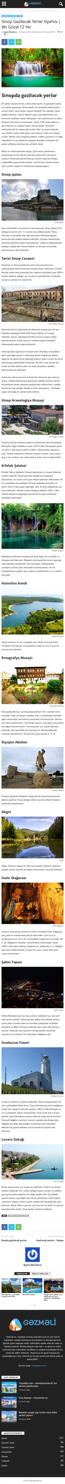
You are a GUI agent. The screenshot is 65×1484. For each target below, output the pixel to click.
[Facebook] (5, 42)
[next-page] (34, 1305)
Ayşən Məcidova (10, 32)
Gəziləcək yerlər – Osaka (49, 1240)
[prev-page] (30, 1305)
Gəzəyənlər (6, 1452)
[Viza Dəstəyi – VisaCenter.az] (9, 1402)
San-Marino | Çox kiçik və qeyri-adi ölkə (11, 1295)
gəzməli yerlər (15, 1216)
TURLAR (5, 1461)
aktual (4, 1438)
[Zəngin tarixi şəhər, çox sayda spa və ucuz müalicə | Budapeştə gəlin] (53, 1285)
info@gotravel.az (39, 1366)
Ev (2, 11)
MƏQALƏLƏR (22, 1273)
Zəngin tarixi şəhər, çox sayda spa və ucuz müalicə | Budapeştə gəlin (53, 1297)
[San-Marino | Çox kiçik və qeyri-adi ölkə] (11, 1285)
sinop (19, 16)
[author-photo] (32, 1254)
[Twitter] (11, 42)
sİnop (26, 1216)
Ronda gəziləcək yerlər (14, 1240)
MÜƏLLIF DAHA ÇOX (40, 1273)
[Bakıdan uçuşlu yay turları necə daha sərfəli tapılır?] (9, 1416)
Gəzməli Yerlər (11, 11)
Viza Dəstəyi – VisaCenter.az (33, 1397)
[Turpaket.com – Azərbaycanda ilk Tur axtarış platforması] (9, 1387)
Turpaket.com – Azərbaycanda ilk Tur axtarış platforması (38, 1385)
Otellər (4, 1466)
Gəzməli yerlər (25, 11)
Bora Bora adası (29, 1294)
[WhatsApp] (18, 42)
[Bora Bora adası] (32, 1285)
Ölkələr (5, 1456)
